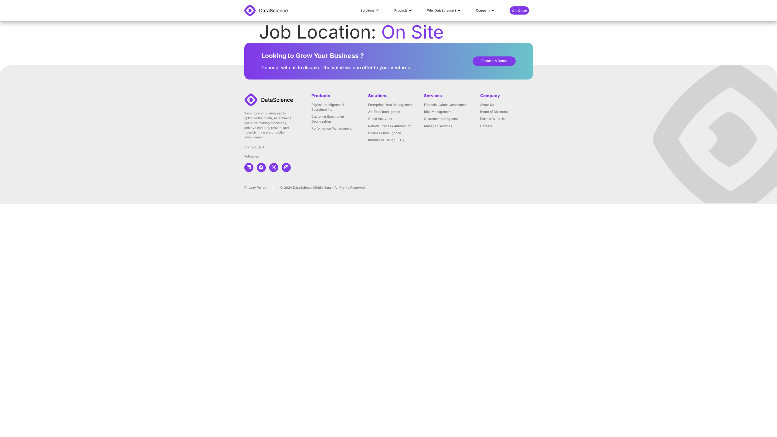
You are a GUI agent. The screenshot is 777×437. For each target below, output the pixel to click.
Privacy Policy (255, 188)
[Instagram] (286, 167)
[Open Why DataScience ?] (459, 10)
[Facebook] (261, 167)
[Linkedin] (248, 167)
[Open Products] (410, 10)
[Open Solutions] (377, 10)
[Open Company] (493, 10)
